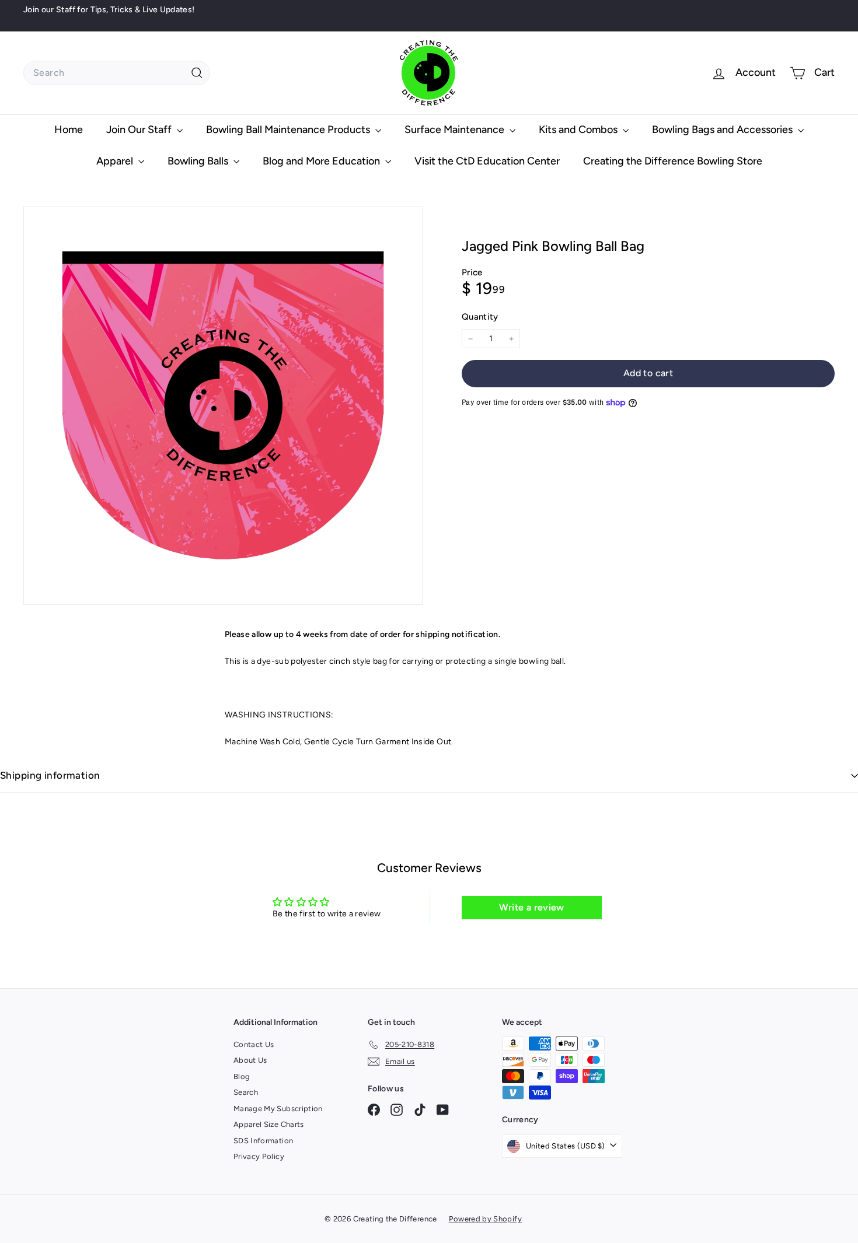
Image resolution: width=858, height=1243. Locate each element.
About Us (250, 1060)
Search (245, 1092)
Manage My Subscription (278, 1108)
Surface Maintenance (455, 129)
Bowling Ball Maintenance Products (289, 129)
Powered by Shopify (485, 1218)
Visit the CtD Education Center (487, 161)
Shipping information (50, 775)
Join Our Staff (140, 129)
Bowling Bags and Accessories (723, 129)
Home (68, 129)
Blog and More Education (322, 161)
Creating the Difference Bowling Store (672, 161)
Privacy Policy (258, 1156)
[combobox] (116, 73)
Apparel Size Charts (268, 1124)
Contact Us (253, 1044)
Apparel (115, 161)
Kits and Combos (579, 129)
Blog (241, 1076)
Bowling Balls (199, 161)
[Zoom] (223, 405)
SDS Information (263, 1140)
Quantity (480, 316)
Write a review (531, 907)
